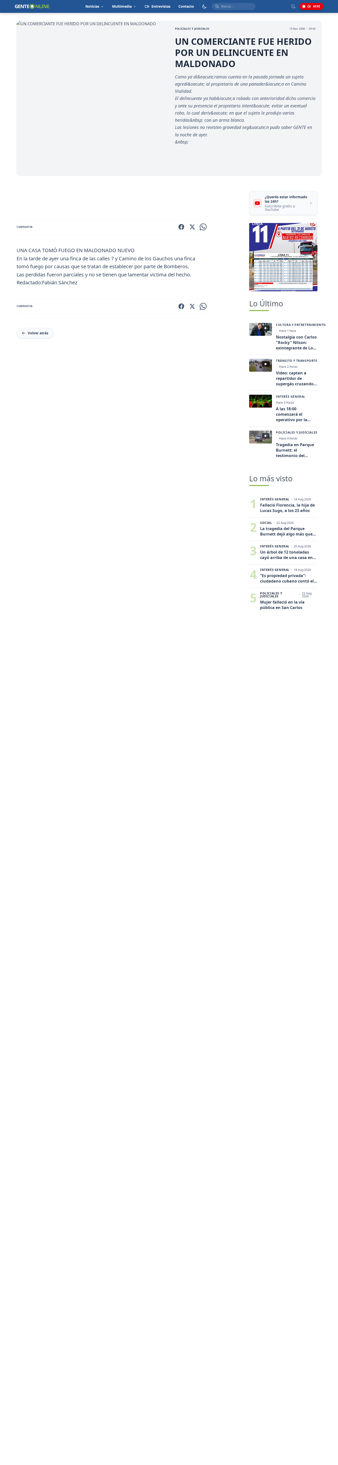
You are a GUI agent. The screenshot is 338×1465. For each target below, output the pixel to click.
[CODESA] (283, 257)
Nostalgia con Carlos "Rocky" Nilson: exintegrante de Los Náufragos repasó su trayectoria (296, 342)
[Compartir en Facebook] (181, 226)
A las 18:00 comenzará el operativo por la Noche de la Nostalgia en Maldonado (291, 414)
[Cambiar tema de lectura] (204, 6)
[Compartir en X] (192, 227)
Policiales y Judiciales (192, 28)
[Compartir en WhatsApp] (203, 226)
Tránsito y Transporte (296, 361)
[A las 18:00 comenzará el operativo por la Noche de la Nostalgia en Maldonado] (260, 401)
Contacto (186, 6)
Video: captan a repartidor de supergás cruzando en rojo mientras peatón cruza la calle (296, 378)
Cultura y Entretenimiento (301, 325)
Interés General (290, 397)
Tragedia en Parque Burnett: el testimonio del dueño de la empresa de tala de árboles (296, 450)
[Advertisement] (131, 198)
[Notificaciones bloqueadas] (293, 6)
